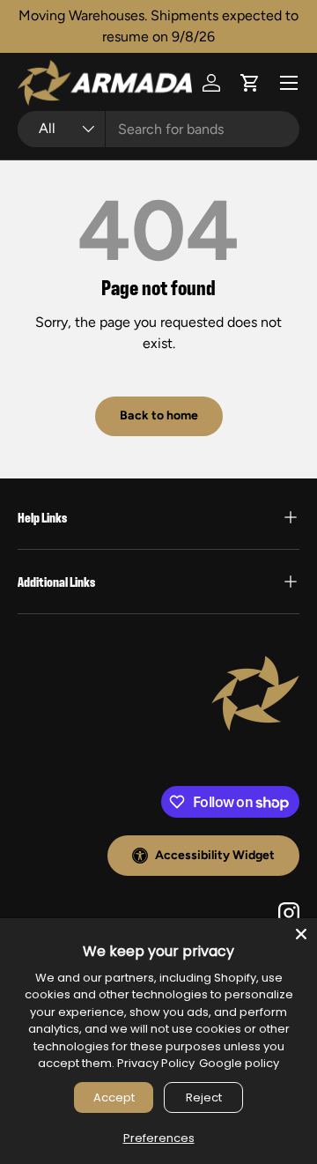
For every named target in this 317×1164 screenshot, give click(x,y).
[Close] (301, 934)
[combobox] (158, 129)
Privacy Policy (156, 1063)
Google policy (239, 1063)
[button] (250, 82)
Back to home (159, 415)
